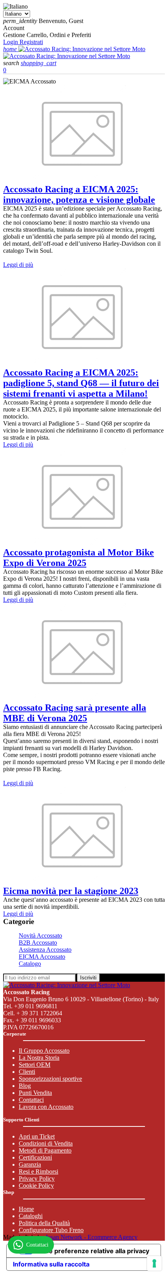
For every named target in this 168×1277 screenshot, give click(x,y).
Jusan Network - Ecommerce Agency (91, 1237)
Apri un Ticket (37, 1136)
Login (11, 42)
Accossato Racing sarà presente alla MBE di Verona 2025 (74, 712)
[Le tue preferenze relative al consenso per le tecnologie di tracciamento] (154, 1263)
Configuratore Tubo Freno (51, 1230)
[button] (12, 63)
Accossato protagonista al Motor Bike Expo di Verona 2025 (78, 557)
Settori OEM (34, 1064)
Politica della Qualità (44, 1223)
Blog (25, 1085)
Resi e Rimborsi (38, 1171)
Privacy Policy (37, 1178)
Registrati (31, 42)
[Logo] (81, 49)
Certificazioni (35, 1157)
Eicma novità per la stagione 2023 (70, 891)
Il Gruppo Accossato (44, 1050)
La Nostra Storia (39, 1057)
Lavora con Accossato (46, 1106)
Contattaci (31, 1099)
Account (13, 28)
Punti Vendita (35, 1092)
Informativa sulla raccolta (51, 1264)
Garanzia (30, 1164)
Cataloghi (31, 1216)
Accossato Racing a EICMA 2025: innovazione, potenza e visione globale (79, 194)
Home (26, 1209)
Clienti (27, 1071)
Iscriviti (88, 978)
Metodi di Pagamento (45, 1150)
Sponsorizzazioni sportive (50, 1078)
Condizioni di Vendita (46, 1143)
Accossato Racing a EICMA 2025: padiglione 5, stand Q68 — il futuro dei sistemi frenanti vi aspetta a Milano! (81, 383)
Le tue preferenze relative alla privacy (91, 1251)
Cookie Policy (36, 1185)
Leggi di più (18, 264)
